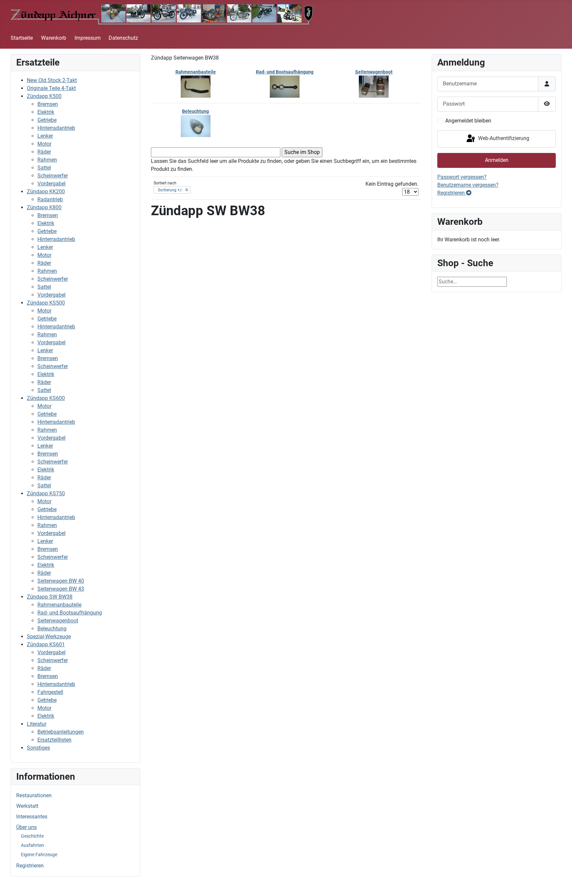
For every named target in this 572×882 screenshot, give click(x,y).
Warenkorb (53, 38)
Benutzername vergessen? (468, 185)
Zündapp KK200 (46, 191)
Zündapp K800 (44, 207)
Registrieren (30, 865)
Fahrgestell (50, 692)
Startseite (22, 38)
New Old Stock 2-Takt (52, 80)
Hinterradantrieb (56, 128)
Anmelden (496, 160)
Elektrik (45, 112)
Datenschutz (123, 38)
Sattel (44, 168)
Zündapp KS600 (46, 398)
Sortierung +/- (170, 190)
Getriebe (47, 120)
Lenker (45, 136)
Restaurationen (34, 795)
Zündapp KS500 (46, 303)
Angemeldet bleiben (468, 121)
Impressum (87, 38)
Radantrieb (50, 199)
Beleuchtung (52, 628)
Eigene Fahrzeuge (39, 854)
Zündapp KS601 (46, 644)
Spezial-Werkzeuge (49, 636)
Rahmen (47, 160)
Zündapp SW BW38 (49, 597)
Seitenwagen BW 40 (60, 581)
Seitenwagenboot (57, 620)
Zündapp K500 (44, 96)
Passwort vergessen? (462, 177)
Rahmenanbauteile (59, 605)
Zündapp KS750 (46, 493)
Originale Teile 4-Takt (51, 88)
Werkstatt (27, 806)
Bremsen (47, 104)
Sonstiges (38, 748)
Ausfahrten (32, 845)
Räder (44, 152)
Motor (44, 144)
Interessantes (31, 816)
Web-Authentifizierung (503, 138)
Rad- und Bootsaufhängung (69, 613)
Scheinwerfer (52, 175)
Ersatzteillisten (54, 740)
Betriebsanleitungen (60, 732)
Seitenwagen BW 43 (60, 589)
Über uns (26, 827)
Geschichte (32, 836)
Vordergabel (51, 183)
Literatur (36, 724)
